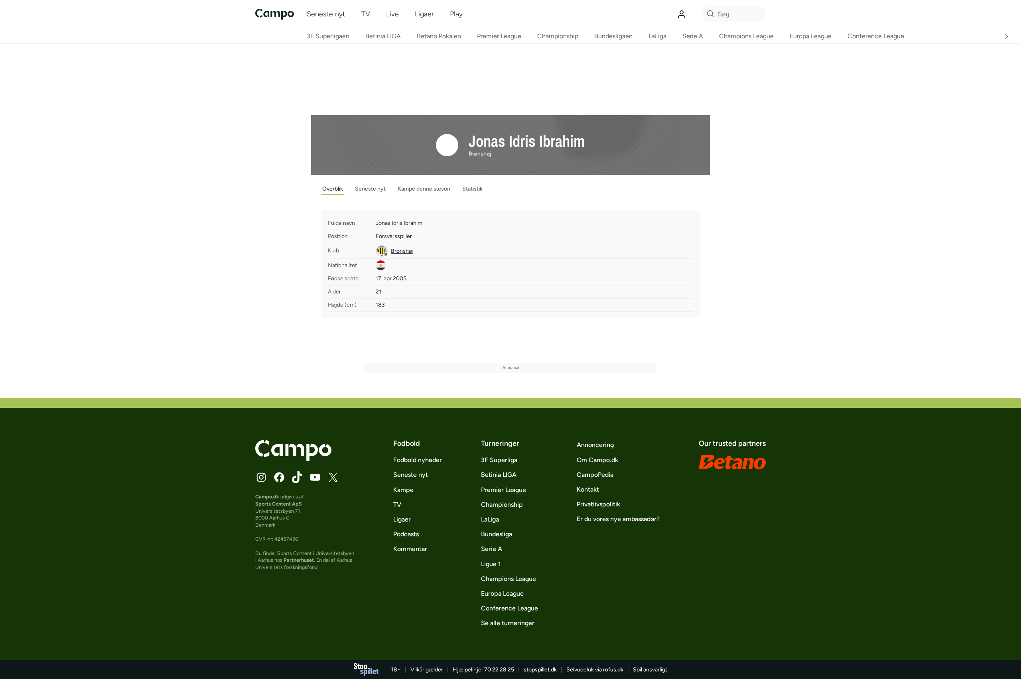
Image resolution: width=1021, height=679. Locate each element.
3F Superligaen (328, 36)
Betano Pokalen (439, 36)
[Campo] (274, 14)
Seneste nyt (326, 14)
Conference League (876, 36)
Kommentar (410, 549)
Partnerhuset (299, 560)
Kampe (403, 490)
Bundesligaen (613, 36)
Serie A (692, 36)
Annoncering (595, 445)
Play (456, 14)
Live (392, 14)
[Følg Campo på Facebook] (279, 477)
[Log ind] (682, 14)
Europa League (811, 36)
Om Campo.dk (597, 460)
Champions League (746, 36)
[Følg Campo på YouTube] (315, 477)
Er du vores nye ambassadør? (618, 519)
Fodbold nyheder (417, 460)
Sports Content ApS (278, 504)
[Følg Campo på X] (333, 477)
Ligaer (424, 14)
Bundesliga (496, 534)
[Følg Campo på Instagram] (261, 477)
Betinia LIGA (383, 36)
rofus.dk (613, 669)
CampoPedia (595, 474)
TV (365, 14)
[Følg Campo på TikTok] (297, 477)
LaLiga (657, 36)
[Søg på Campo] (709, 14)
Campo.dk (267, 497)
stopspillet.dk (540, 669)
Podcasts (406, 534)
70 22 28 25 (499, 669)
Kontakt (588, 489)
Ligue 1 (491, 564)
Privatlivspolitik (598, 504)
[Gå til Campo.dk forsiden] (293, 459)
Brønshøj (480, 153)
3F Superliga (499, 460)
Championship (557, 36)
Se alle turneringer (507, 623)
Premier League (499, 36)
